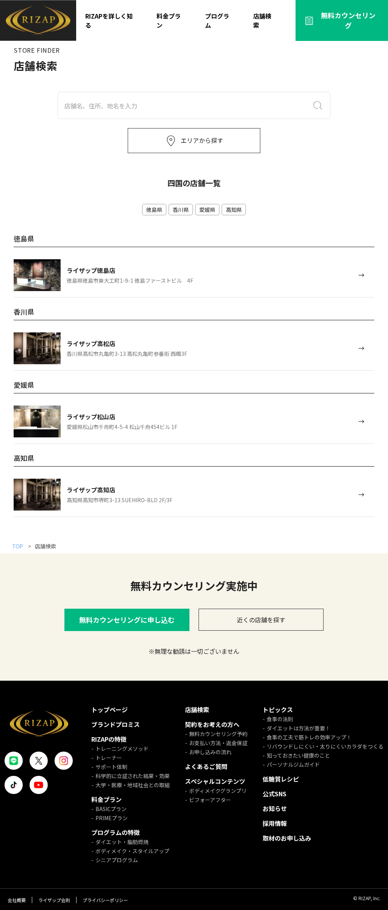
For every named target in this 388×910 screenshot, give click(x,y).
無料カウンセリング (348, 20)
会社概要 (17, 900)
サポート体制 (111, 767)
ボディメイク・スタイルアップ (132, 851)
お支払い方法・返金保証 (218, 743)
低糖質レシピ (281, 778)
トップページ (109, 709)
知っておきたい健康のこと (298, 755)
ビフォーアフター (210, 799)
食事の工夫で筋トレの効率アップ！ (309, 737)
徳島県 (154, 209)
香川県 (181, 209)
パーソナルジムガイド (293, 764)
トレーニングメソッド (122, 748)
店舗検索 (262, 20)
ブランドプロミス (115, 724)
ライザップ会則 (54, 900)
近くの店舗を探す (261, 619)
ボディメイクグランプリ (218, 790)
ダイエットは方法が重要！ (298, 728)
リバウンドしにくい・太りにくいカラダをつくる (325, 746)
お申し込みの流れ (210, 752)
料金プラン (168, 20)
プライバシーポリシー (105, 900)
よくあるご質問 (206, 766)
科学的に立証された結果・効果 (132, 776)
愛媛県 (207, 209)
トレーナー (108, 757)
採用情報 (275, 823)
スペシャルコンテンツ (215, 781)
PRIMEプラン (111, 818)
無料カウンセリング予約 (218, 734)
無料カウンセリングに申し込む (127, 620)
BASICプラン (111, 809)
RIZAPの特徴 (109, 739)
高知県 (234, 209)
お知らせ (275, 808)
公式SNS (274, 793)
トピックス (278, 709)
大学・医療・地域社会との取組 (132, 785)
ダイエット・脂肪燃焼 (122, 842)
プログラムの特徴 (115, 832)
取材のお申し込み (287, 838)
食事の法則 (280, 719)
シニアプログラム (116, 860)
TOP (18, 546)
